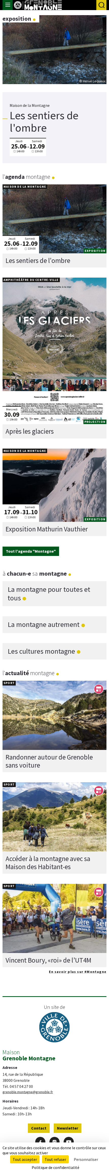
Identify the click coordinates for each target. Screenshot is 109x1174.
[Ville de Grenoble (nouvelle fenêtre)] (54, 1028)
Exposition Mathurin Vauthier (47, 529)
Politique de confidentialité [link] (55, 1167)
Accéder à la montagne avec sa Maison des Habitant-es (48, 862)
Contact (38, 1128)
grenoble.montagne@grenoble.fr (28, 1092)
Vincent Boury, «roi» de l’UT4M (48, 960)
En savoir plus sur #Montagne (77, 971)
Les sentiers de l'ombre (38, 260)
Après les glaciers (30, 431)
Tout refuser (55, 1159)
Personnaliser (86, 1159)
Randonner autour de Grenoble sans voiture (49, 761)
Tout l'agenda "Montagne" (31, 551)
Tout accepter (25, 1159)
